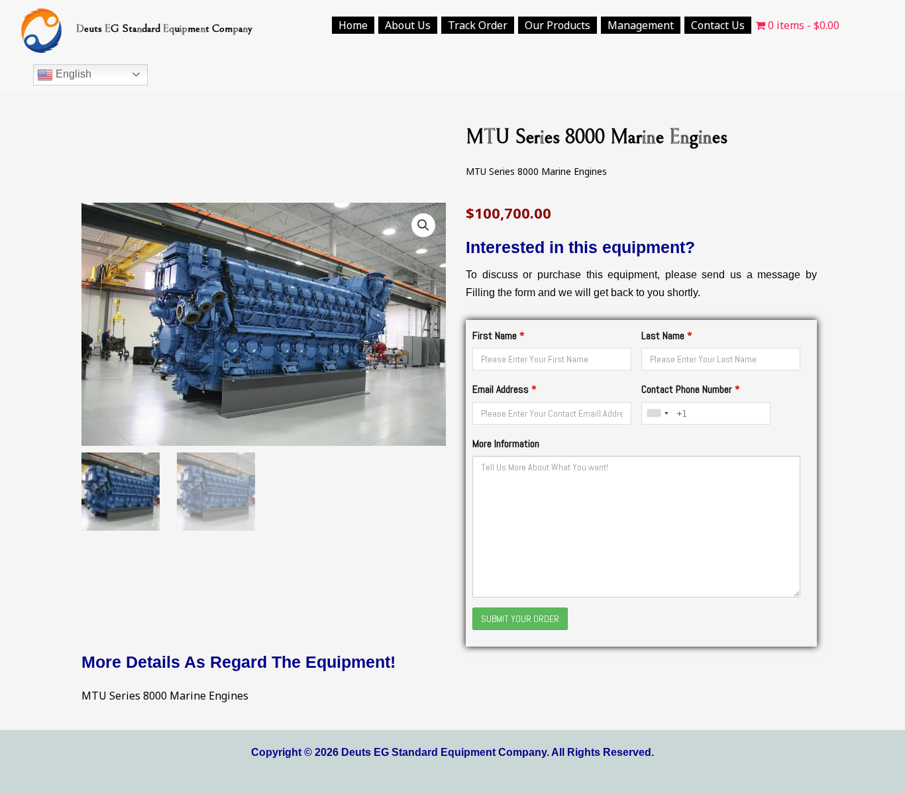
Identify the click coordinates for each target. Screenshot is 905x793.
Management (641, 25)
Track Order (477, 25)
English (72, 73)
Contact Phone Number (690, 389)
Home (353, 25)
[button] (423, 225)
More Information (505, 443)
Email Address (504, 389)
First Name (498, 336)
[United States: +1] (657, 413)
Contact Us (718, 25)
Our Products (557, 25)
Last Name (666, 336)
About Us (408, 25)
